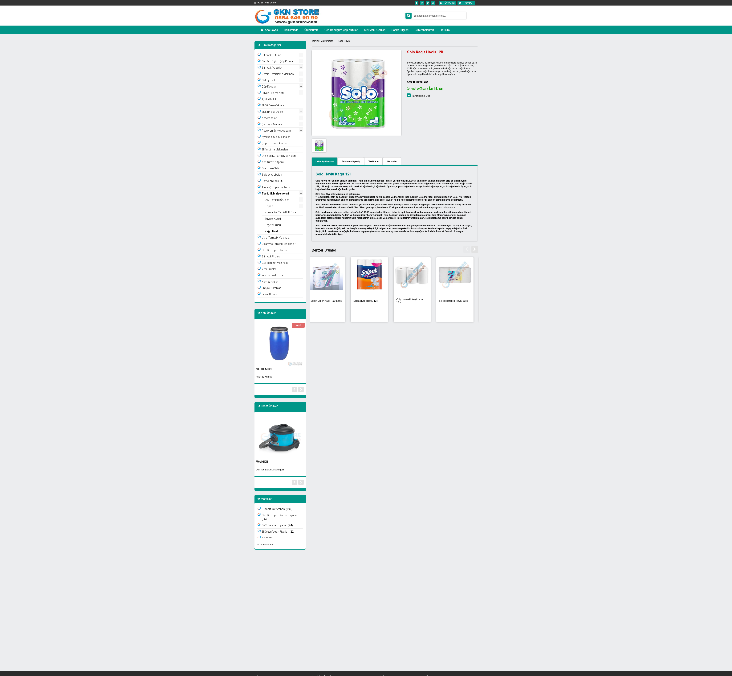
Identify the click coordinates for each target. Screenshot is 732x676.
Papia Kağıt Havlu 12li (325, 301)
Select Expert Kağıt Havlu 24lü (416, 301)
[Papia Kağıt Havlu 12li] (330, 274)
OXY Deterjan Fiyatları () (277, 525)
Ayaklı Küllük (269, 99)
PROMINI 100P (262, 461)
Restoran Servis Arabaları (277, 130)
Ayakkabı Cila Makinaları (276, 136)
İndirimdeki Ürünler (273, 275)
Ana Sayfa (271, 30)
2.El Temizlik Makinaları (275, 262)
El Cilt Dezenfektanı (273, 105)
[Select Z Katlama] (373, 274)
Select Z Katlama (366, 301)
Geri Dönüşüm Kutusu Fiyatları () (280, 517)
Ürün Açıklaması (324, 161)
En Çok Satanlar (271, 287)
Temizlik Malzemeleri (322, 40)
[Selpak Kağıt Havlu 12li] (458, 274)
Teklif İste (373, 161)
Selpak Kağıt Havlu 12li (455, 301)
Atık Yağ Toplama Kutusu (277, 187)
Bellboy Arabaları (272, 174)
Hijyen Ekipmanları (273, 92)
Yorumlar (392, 161)
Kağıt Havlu (344, 40)
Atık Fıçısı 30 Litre (263, 368)
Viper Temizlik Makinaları (276, 237)
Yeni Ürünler (269, 269)
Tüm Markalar (266, 544)
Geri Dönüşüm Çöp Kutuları (278, 61)
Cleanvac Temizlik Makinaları (279, 243)
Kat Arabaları (269, 118)
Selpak (269, 206)
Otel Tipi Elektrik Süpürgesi (270, 469)
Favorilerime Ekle (421, 95)
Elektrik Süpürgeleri (273, 111)
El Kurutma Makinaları (275, 149)
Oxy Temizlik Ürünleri (277, 199)
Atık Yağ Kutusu (264, 376)
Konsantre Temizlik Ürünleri (281, 212)
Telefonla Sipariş (351, 161)
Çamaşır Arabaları (272, 124)
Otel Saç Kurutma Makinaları (279, 155)
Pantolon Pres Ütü (272, 180)
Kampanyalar (270, 281)
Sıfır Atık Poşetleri (272, 67)
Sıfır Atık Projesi (271, 256)
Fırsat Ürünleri (270, 294)
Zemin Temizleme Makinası (278, 74)
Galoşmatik (269, 80)
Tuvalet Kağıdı (273, 218)
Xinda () (267, 537)
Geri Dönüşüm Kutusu (275, 250)
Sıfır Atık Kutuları (271, 55)
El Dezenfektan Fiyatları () (278, 531)
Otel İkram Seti (270, 168)
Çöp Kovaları (269, 86)
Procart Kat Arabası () (277, 508)
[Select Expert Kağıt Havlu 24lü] (416, 274)
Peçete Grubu (273, 225)
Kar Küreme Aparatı (273, 162)
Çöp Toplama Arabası (275, 143)
